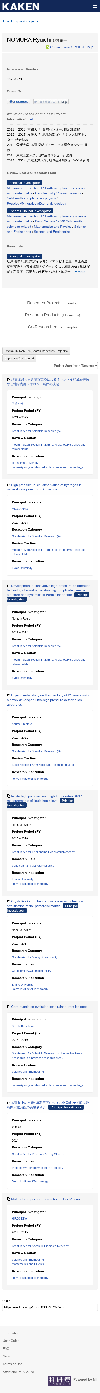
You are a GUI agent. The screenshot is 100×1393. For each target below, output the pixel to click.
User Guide (11, 1340)
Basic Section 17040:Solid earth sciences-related (43, 765)
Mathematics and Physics (52, 226)
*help (89, 46)
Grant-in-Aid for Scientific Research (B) (36, 751)
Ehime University (22, 879)
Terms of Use (12, 1364)
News (7, 1356)
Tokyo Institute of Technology (30, 778)
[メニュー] (94, 5)
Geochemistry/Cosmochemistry (58, 193)
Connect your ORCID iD (67, 47)
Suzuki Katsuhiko (23, 1026)
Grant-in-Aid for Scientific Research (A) (36, 431)
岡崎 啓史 (18, 403)
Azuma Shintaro (22, 724)
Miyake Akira (20, 509)
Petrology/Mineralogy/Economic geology (36, 203)
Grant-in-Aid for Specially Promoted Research (41, 1246)
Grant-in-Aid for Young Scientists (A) (34, 957)
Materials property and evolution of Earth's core (46, 1199)
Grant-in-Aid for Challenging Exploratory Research (44, 852)
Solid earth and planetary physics (31, 198)
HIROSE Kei (19, 1218)
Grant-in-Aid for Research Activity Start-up (38, 1154)
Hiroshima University (25, 463)
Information (11, 1333)
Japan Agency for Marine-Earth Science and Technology (47, 467)
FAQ (6, 1348)
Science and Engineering (52, 231)
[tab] (52, 303)
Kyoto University (22, 568)
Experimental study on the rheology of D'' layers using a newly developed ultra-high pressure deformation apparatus (48, 699)
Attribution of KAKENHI (19, 1372)
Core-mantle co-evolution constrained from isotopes (49, 1006)
